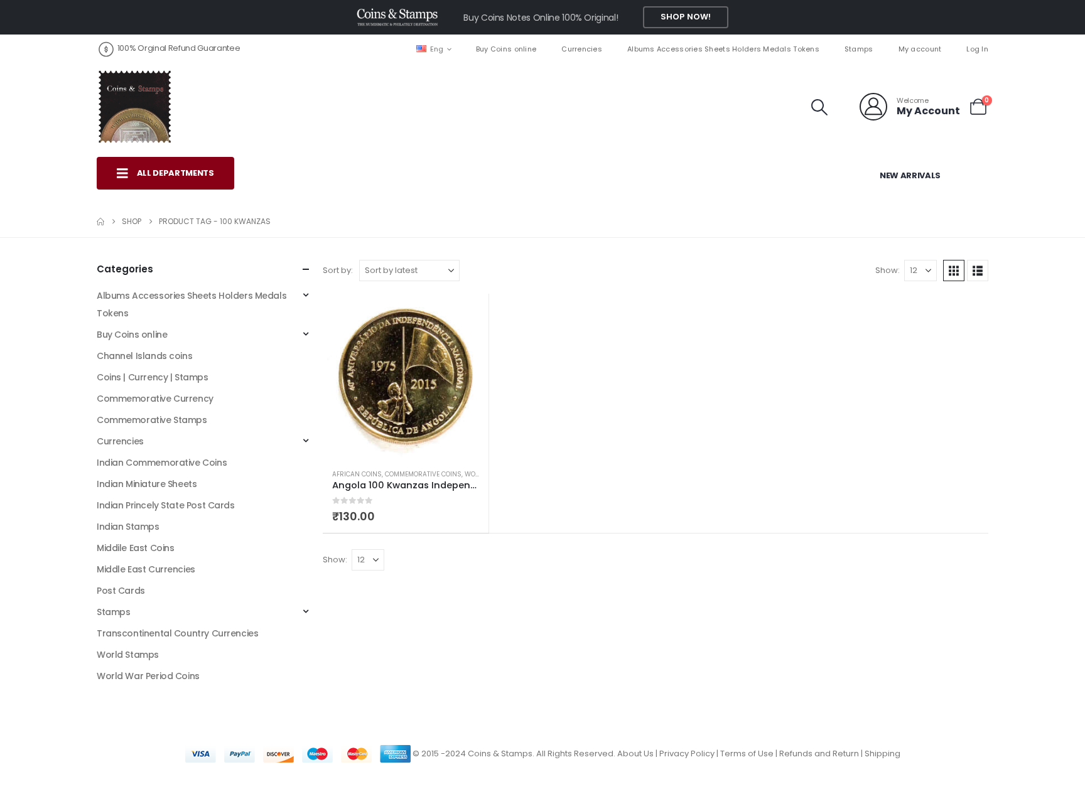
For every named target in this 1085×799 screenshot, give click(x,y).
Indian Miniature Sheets (147, 484)
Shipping (882, 753)
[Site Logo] (134, 106)
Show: (887, 270)
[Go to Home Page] (100, 221)
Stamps (859, 49)
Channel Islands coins (144, 356)
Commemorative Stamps (152, 420)
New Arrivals (910, 175)
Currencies (581, 49)
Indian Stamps (128, 526)
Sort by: (338, 270)
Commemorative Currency (155, 398)
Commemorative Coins (423, 474)
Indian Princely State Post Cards (166, 505)
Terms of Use (747, 753)
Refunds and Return (819, 753)
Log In (977, 49)
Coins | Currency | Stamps (152, 377)
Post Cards (121, 590)
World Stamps (128, 654)
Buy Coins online (506, 49)
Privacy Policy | (689, 753)
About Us (635, 753)
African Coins (357, 474)
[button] (819, 107)
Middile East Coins (135, 548)
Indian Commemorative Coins (162, 462)
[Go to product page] (406, 376)
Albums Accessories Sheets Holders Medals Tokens (723, 49)
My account (920, 49)
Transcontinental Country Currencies (177, 633)
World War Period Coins (148, 676)
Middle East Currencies (146, 569)
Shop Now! (686, 16)
